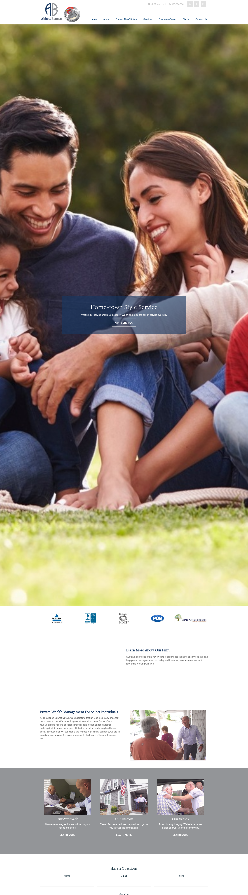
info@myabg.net (158, 4)
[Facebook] (196, 4)
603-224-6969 (178, 4)
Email (124, 875)
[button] (93, 19)
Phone (181, 875)
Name (67, 875)
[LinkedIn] (190, 4)
